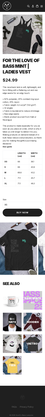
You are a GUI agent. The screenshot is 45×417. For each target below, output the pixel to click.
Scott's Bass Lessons (24, 415)
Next (42, 246)
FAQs (14, 407)
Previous (3, 246)
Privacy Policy (26, 407)
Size (4, 199)
